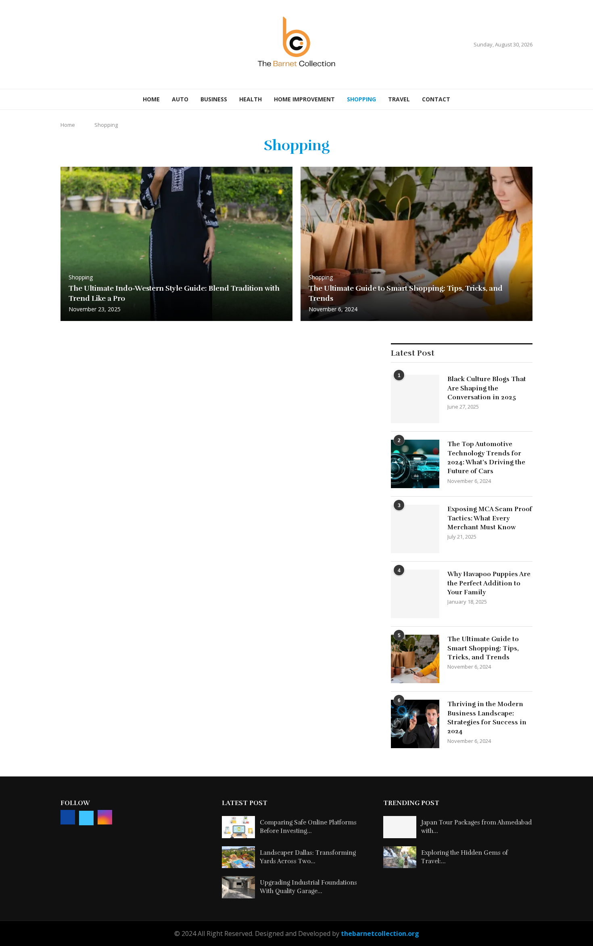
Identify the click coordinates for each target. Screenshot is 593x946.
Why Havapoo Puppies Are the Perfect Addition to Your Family (488, 583)
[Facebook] (63, 44)
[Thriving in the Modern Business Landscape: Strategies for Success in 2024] (415, 724)
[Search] (528, 99)
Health (250, 99)
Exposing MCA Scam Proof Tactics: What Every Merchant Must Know (489, 518)
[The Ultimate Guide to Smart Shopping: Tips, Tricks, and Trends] (416, 244)
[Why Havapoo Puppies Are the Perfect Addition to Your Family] (415, 594)
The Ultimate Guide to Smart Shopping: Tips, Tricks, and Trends (483, 648)
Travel (399, 99)
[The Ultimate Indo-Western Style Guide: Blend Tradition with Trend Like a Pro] (176, 244)
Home (151, 99)
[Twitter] (73, 44)
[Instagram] (83, 44)
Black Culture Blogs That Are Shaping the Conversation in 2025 (486, 388)
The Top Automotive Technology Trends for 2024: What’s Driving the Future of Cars (486, 457)
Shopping (361, 99)
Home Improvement (304, 99)
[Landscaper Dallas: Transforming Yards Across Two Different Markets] (238, 857)
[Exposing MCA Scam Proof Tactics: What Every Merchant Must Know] (415, 529)
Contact (436, 99)
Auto (180, 99)
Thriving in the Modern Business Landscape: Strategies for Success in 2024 (486, 717)
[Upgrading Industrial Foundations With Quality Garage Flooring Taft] (238, 887)
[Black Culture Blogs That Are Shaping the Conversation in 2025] (415, 399)
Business (213, 99)
